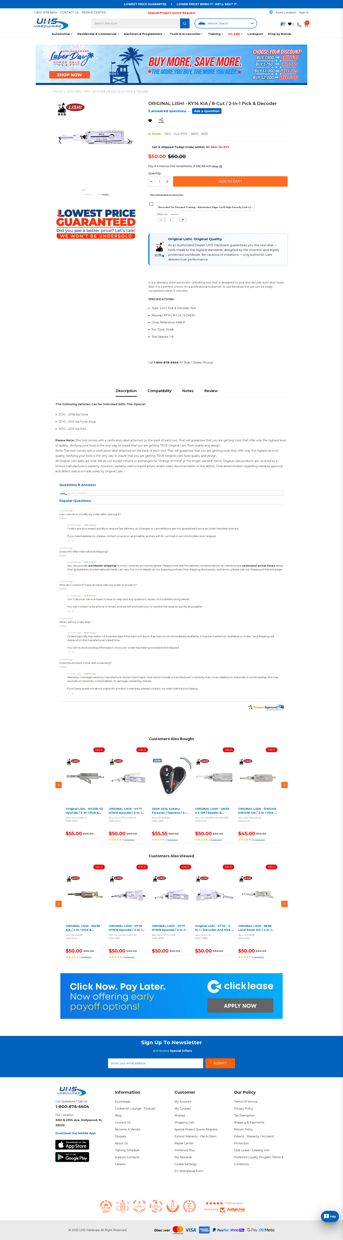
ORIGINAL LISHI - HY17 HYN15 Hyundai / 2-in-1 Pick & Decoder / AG (125, 812)
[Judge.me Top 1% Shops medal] (172, 1206)
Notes (188, 391)
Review (211, 391)
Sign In (304, 12)
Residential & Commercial (96, 34)
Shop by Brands (279, 34)
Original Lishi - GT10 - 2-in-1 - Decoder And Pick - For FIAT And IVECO (213, 929)
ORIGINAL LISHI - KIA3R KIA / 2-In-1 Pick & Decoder (83, 929)
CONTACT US (69, 12)
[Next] (130, 141)
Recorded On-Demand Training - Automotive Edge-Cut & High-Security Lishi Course (206, 207)
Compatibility (159, 391)
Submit (220, 1063)
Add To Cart (230, 181)
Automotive (61, 34)
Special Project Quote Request (171, 13)
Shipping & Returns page (266, 569)
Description (126, 391)
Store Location (286, 12)
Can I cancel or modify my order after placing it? (90, 514)
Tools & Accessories (185, 34)
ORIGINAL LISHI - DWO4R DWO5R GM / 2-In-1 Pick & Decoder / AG (257, 812)
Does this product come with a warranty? (85, 662)
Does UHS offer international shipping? (83, 551)
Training (214, 34)
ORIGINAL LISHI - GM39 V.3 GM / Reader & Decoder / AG (212, 812)
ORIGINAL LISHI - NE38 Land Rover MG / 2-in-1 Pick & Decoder (255, 929)
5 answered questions (167, 111)
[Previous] (61, 141)
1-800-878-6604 (45, 12)
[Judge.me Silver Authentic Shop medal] (139, 1206)
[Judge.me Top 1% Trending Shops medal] (189, 1206)
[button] (68, 540)
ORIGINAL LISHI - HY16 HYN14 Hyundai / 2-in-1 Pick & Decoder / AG (125, 929)
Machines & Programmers (143, 34)
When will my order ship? (75, 622)
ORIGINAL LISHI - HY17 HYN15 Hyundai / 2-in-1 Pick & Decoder (168, 929)
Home (57, 91)
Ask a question (207, 111)
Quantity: (154, 173)
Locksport (255, 34)
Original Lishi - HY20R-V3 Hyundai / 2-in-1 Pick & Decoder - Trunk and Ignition (84, 814)
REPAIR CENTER (94, 12)
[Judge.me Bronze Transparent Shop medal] (156, 1206)
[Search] (185, 23)
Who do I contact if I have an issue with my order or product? (98, 584)
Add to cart (84, 782)
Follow (63, 518)
